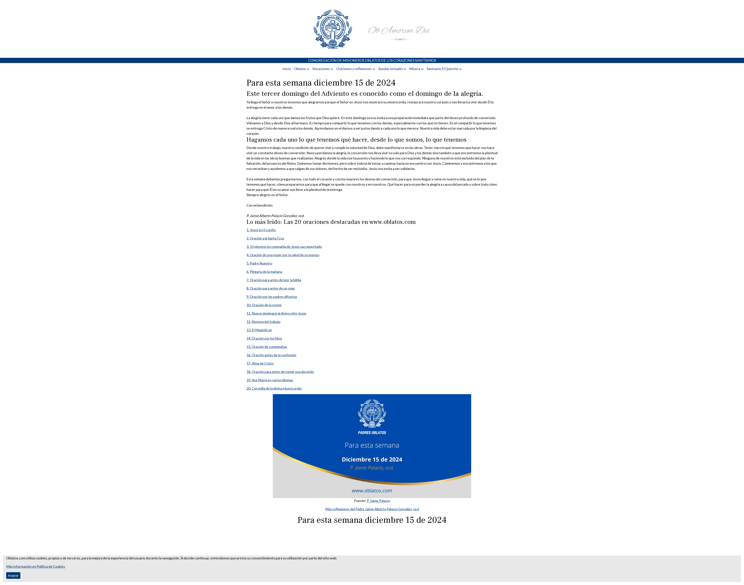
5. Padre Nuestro (259, 263)
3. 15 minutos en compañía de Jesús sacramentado (284, 246)
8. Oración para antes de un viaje (270, 288)
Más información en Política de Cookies (35, 566)
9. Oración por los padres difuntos (271, 296)
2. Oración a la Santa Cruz (265, 238)
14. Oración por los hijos (264, 338)
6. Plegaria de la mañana (264, 271)
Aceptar (13, 575)
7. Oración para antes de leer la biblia (273, 280)
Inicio (286, 69)
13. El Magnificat (259, 330)
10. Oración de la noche (264, 305)
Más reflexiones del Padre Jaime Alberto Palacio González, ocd (372, 509)
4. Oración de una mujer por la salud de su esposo (282, 255)
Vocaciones (321, 69)
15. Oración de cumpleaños (266, 346)
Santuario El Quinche (442, 69)
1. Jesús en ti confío (261, 230)
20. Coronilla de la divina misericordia (273, 388)
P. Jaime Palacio (378, 500)
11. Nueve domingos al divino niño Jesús (276, 313)
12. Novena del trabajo (263, 321)
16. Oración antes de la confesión (271, 355)
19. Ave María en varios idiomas (269, 380)
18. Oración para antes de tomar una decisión (280, 372)
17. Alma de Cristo (260, 363)
